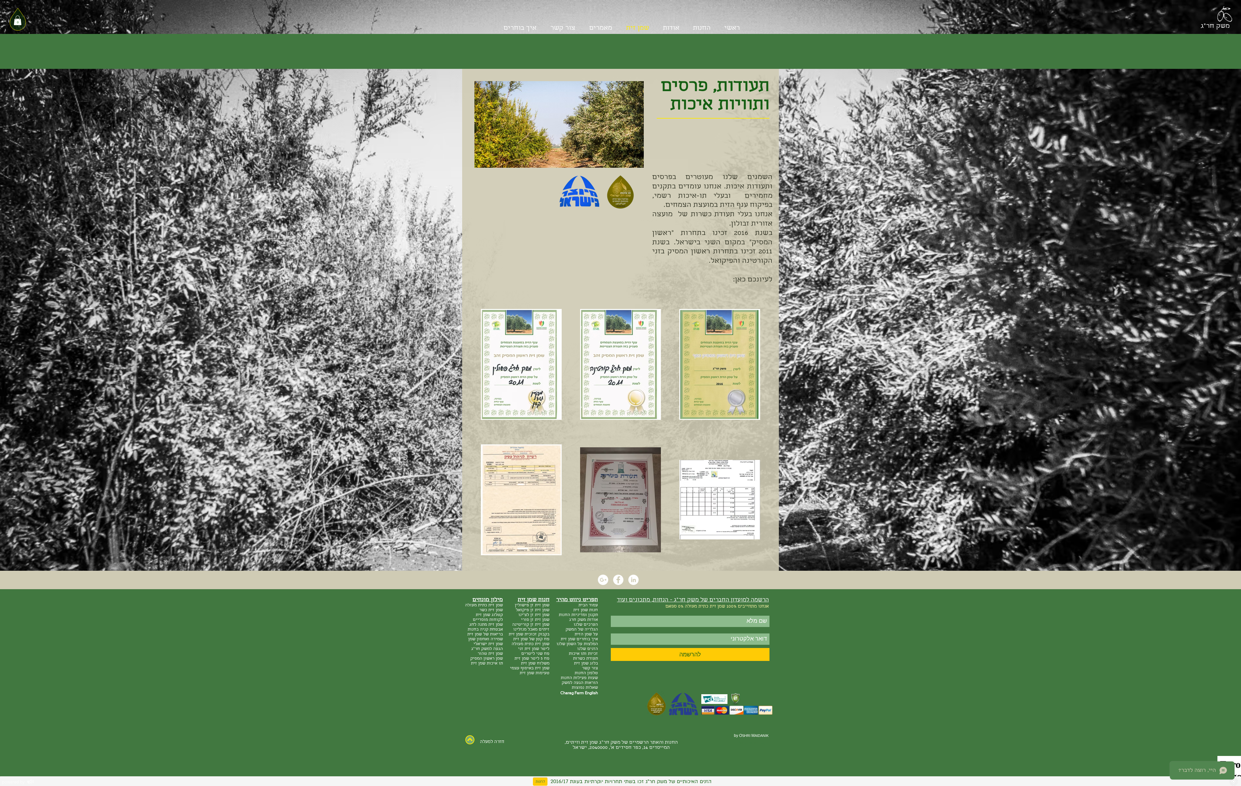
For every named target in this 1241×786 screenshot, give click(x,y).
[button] (18, 20)
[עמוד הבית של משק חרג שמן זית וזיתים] (1224, 15)
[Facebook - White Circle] (618, 580)
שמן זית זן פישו (534, 605)
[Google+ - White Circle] (603, 580)
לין (517, 605)
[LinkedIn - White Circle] (633, 580)
